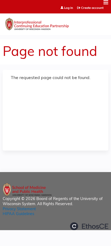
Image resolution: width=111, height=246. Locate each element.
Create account (92, 8)
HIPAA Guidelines (18, 214)
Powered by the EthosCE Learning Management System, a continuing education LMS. (89, 226)
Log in (68, 8)
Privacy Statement (19, 209)
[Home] (55, 22)
